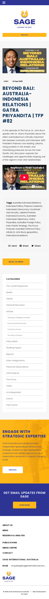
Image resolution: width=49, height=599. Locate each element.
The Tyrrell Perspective (17, 286)
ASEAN (9, 232)
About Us (8, 525)
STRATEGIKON (12, 373)
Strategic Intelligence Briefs (19, 317)
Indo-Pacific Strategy (16, 225)
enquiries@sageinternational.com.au (29, 565)
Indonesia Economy (16, 215)
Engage (24, 35)
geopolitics (32, 232)
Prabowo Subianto (33, 206)
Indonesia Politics (14, 206)
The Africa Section (15, 335)
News (5, 530)
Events (9, 398)
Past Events (11, 405)
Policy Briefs (12, 341)
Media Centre (10, 547)
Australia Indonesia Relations (27, 202)
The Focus (11, 379)
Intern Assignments (15, 360)
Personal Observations (17, 366)
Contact (8, 552)
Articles (9, 311)
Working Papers (13, 347)
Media (9, 292)
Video (6, 81)
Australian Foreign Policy (28, 222)
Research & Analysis (14, 535)
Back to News (16, 262)
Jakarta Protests (27, 212)
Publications (10, 542)
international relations (17, 235)
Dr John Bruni (19, 232)
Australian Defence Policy (27, 228)
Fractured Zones (14, 329)
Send (14, 246)
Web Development (39, 592)
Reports (10, 354)
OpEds (9, 298)
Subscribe (24, 505)
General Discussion (15, 305)
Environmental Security (17, 323)
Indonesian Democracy (17, 209)
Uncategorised (13, 392)
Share (25, 246)
